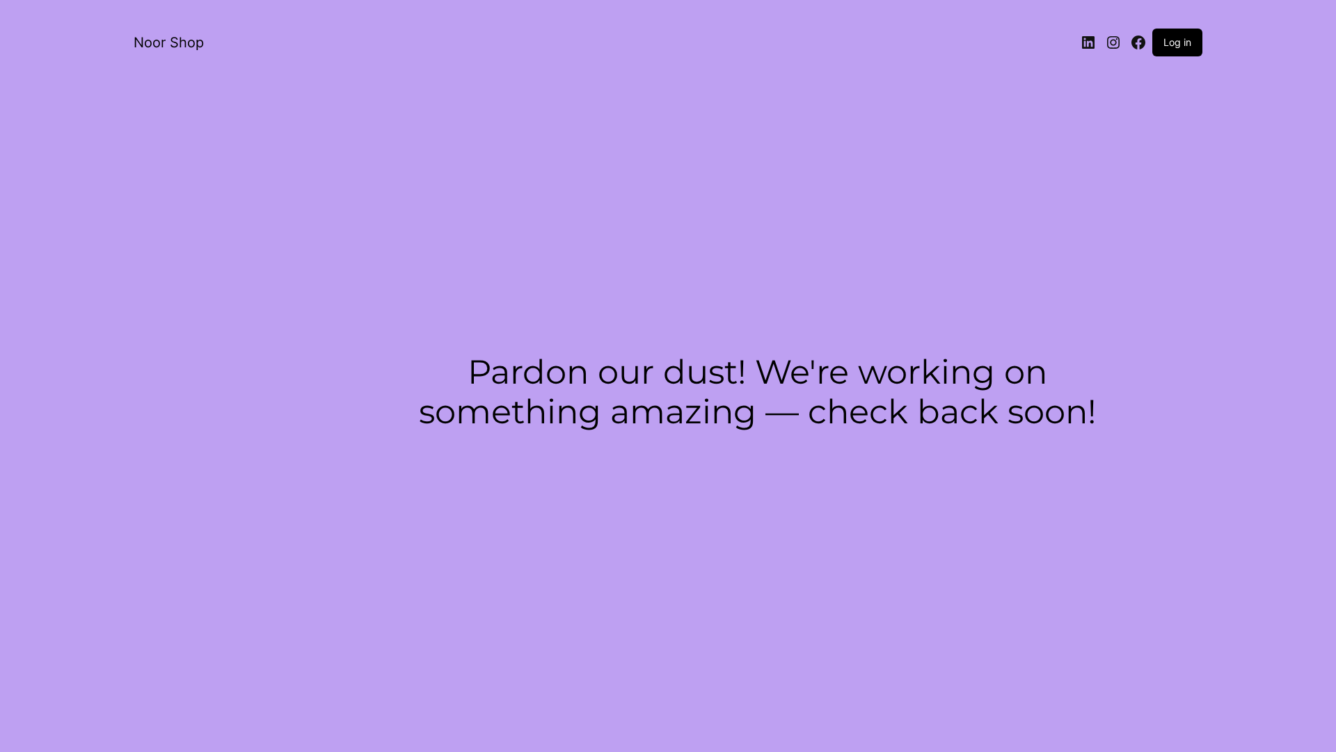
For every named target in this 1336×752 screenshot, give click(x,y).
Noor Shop (169, 42)
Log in (1177, 42)
